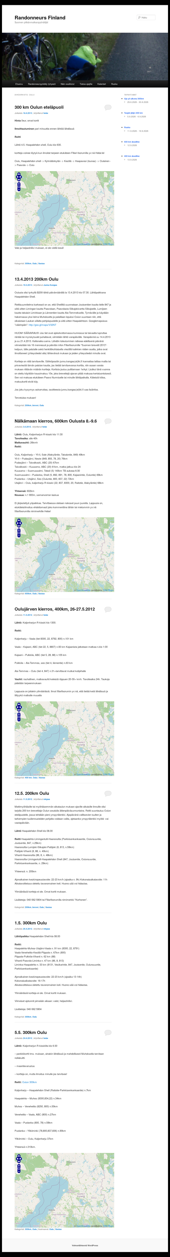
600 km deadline (132, 141)
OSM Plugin (108, 244)
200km (28, 405)
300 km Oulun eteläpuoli (39, 107)
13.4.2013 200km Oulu (36, 279)
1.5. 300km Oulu (31, 923)
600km (28, 593)
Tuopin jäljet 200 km (133, 112)
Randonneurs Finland (40, 17)
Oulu (34, 263)
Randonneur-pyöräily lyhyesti (42, 83)
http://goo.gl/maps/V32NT (42, 324)
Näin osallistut (67, 83)
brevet (35, 405)
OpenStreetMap (83, 244)
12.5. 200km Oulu (32, 793)
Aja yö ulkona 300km (134, 98)
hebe (45, 113)
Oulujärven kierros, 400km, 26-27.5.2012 (55, 609)
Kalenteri (101, 83)
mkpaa (46, 799)
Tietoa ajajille (86, 83)
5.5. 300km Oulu (31, 1032)
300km (28, 263)
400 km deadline (132, 156)
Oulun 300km (29, 1082)
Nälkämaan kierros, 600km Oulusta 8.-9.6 (56, 421)
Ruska (114, 83)
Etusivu (19, 83)
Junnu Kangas (50, 284)
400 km (28, 777)
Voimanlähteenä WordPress (85, 1245)
